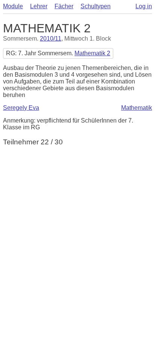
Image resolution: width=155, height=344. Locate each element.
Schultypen (96, 6)
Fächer (64, 6)
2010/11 (50, 38)
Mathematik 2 (92, 53)
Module (13, 6)
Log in (143, 6)
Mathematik (136, 108)
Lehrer (38, 6)
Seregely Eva (21, 108)
